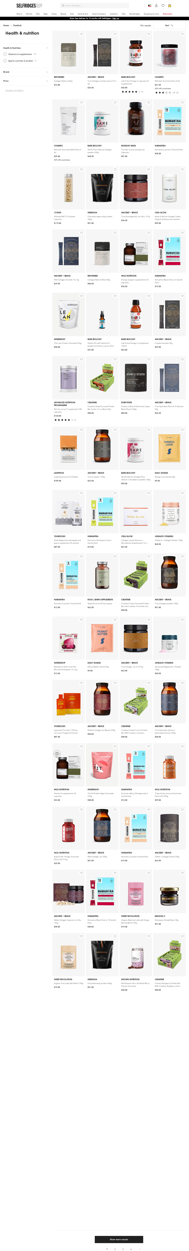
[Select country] (149, 5)
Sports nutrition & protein (22, 61)
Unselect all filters (14, 90)
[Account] (156, 5)
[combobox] (96, 5)
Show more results (119, 1239)
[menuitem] (19, 14)
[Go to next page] (140, 1249)
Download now (110, 18)
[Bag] (169, 5)
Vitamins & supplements (22, 54)
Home (6, 25)
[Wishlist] (163, 5)
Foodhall (17, 25)
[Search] (63, 5)
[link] (68, 81)
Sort (167, 25)
